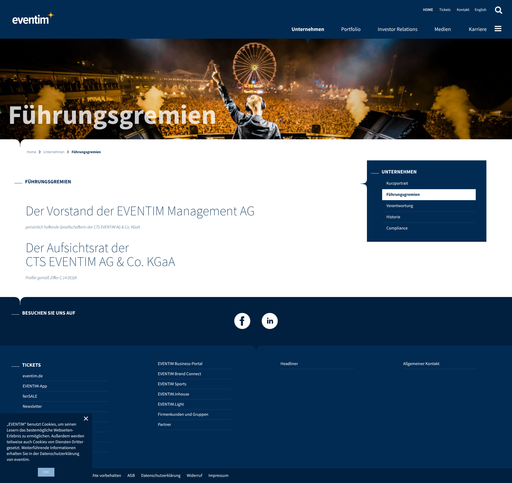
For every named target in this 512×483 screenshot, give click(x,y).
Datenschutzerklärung (161, 475)
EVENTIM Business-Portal (180, 363)
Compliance (397, 228)
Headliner (289, 363)
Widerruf (194, 475)
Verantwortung (399, 205)
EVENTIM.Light (171, 404)
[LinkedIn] (270, 322)
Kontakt (463, 9)
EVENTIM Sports (172, 384)
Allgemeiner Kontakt (421, 363)
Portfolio (351, 29)
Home (33, 20)
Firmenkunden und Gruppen (183, 414)
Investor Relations (397, 29)
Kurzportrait (397, 183)
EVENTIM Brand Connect (179, 374)
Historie (393, 217)
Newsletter (32, 406)
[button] (498, 11)
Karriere (478, 29)
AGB (131, 475)
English (480, 9)
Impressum (219, 475)
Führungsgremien (403, 194)
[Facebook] (242, 322)
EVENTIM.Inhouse (173, 394)
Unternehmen (307, 29)
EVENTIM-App (35, 386)
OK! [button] (46, 472)
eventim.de (33, 376)
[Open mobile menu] (498, 29)
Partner (164, 424)
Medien (443, 29)
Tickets (444, 9)
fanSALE (30, 396)
